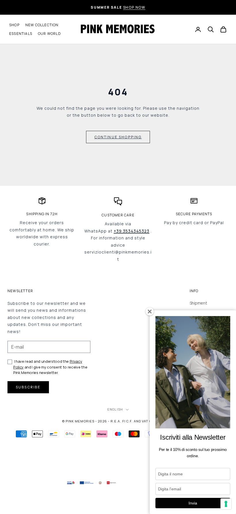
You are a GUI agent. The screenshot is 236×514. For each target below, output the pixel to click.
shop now (134, 7)
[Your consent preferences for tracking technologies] (225, 503)
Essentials (20, 33)
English (115, 409)
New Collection (42, 24)
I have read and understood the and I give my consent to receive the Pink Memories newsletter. (50, 367)
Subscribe (28, 387)
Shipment (198, 303)
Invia (193, 503)
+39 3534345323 (131, 231)
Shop (14, 24)
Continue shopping (118, 137)
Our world (49, 33)
